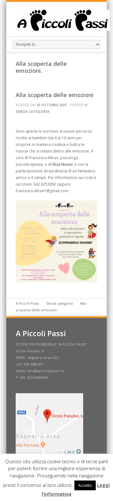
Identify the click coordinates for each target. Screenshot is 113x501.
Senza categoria (33, 111)
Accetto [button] (85, 485)
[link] (62, 164)
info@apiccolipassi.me (46, 370)
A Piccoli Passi (27, 303)
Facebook (97, 20)
